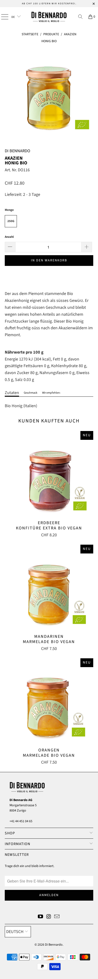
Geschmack (30, 393)
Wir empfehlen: (51, 393)
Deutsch (15, 932)
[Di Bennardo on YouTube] (40, 917)
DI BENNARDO (17, 151)
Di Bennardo (54, 944)
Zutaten (12, 393)
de (13, 17)
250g (10, 221)
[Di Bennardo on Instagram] (48, 917)
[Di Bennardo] (49, 16)
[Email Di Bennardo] (57, 917)
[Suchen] (80, 16)
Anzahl (9, 237)
